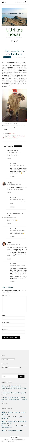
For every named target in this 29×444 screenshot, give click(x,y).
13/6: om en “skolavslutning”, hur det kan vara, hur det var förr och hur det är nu (14, 400)
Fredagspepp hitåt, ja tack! (15, 430)
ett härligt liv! (13, 136)
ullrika (3, 412)
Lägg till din (17, 146)
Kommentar (5, 295)
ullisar (13, 163)
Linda (9, 243)
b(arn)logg (7, 57)
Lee (11, 137)
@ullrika (15, 437)
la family (7, 137)
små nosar (15, 137)
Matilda (4, 416)
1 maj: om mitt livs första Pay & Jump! (14, 393)
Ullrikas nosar (14, 32)
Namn (4, 315)
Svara (9, 158)
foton (23, 136)
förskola (19, 136)
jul (3, 137)
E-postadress (6, 322)
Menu (4, 2)
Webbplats (5, 329)
